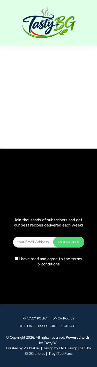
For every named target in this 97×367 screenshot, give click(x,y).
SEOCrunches (35, 353)
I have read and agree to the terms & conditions (50, 261)
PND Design (68, 348)
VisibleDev (32, 348)
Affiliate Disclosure (38, 326)
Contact (69, 326)
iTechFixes (64, 353)
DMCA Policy (64, 318)
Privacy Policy (35, 318)
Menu (88, 23)
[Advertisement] (48, 97)
